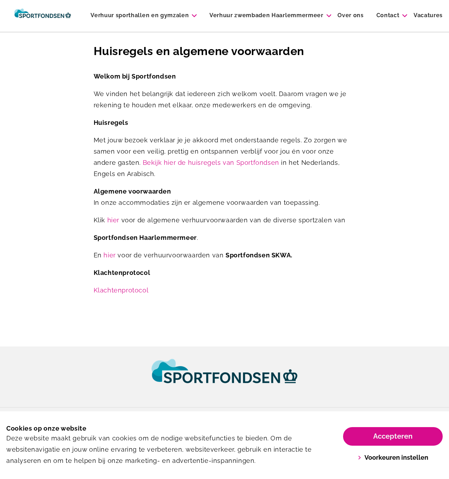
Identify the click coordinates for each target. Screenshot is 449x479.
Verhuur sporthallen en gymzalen (140, 15)
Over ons (350, 15)
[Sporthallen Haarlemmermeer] (42, 16)
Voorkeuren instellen (396, 457)
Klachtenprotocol (121, 290)
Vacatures (428, 15)
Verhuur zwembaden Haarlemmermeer (266, 15)
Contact (388, 15)
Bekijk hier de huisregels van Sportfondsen (211, 162)
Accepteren (393, 436)
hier (113, 220)
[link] (224, 377)
